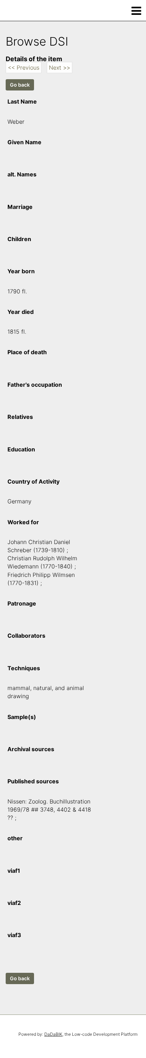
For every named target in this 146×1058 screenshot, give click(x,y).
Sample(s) (21, 716)
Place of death (27, 352)
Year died (20, 311)
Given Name (24, 142)
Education (21, 449)
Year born (21, 271)
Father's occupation (34, 384)
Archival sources (30, 749)
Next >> (59, 67)
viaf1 (13, 870)
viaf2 (14, 902)
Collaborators (26, 635)
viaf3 (14, 935)
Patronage (21, 603)
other (15, 838)
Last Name (22, 101)
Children (19, 238)
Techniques (23, 668)
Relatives (20, 416)
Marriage (20, 206)
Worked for (23, 522)
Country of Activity (33, 481)
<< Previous (23, 67)
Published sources (33, 781)
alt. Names (21, 174)
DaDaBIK (53, 1034)
